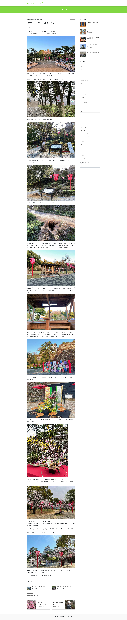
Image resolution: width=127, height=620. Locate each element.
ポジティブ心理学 (84, 94)
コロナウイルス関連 (85, 136)
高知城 (36, 595)
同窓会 (83, 152)
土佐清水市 (83, 141)
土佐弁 (82, 108)
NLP (81, 83)
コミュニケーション (85, 133)
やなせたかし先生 (84, 130)
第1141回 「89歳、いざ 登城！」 (39, 586)
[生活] (70, 604)
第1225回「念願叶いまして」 (93, 22)
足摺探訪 (82, 155)
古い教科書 (83, 105)
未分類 (82, 77)
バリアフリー (83, 88)
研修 (82, 64)
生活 (82, 72)
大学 (82, 111)
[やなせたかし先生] (31, 604)
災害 (82, 116)
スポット (72, 19)
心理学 (82, 147)
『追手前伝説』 (84, 127)
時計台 (83, 122)
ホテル (82, 91)
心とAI (82, 144)
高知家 (82, 125)
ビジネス (82, 66)
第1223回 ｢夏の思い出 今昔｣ (93, 37)
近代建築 (82, 119)
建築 (82, 113)
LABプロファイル (84, 80)
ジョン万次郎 (84, 102)
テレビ (82, 86)
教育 (82, 150)
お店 (82, 69)
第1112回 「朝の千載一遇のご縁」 (64, 586)
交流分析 (82, 97)
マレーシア (83, 138)
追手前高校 (83, 158)
